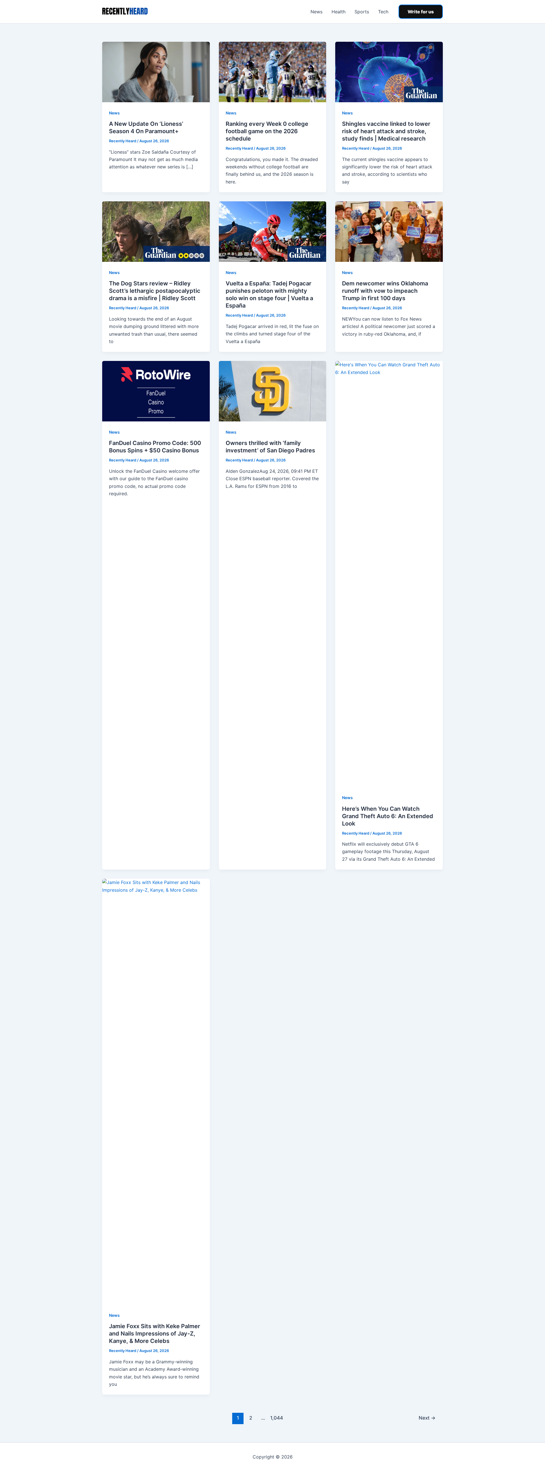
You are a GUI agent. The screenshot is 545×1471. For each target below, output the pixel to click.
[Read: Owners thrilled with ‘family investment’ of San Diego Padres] (272, 391)
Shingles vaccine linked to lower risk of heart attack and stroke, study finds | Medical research (386, 131)
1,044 (276, 1418)
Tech (383, 11)
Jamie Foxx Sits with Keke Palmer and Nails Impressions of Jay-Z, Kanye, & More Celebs (154, 1333)
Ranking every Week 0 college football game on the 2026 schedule (267, 131)
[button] (421, 12)
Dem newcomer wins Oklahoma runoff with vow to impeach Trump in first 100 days (385, 291)
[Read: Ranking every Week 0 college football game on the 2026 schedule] (272, 71)
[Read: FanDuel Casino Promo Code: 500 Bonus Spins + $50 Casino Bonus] (156, 391)
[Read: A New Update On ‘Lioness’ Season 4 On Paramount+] (156, 71)
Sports (362, 11)
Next (427, 1418)
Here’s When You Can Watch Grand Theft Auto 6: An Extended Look (387, 816)
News (316, 11)
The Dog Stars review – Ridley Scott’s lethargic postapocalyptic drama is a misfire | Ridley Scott (154, 291)
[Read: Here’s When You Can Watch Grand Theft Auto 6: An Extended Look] (389, 573)
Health (338, 11)
